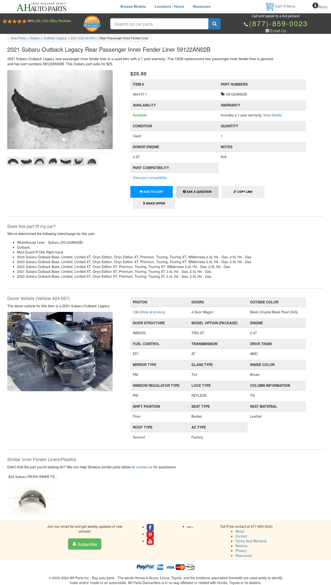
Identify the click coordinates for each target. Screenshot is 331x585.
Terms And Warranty (251, 540)
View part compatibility (150, 177)
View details (272, 115)
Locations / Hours (169, 6)
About (322, 6)
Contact (241, 536)
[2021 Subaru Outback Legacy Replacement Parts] (60, 351)
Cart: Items (284, 5)
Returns (241, 545)
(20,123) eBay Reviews (53, 20)
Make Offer (155, 203)
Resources (202, 6)
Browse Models (133, 6)
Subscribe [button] (87, 544)
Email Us (278, 30)
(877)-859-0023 (278, 23)
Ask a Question (199, 191)
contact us (144, 466)
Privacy (240, 550)
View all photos (152, 311)
